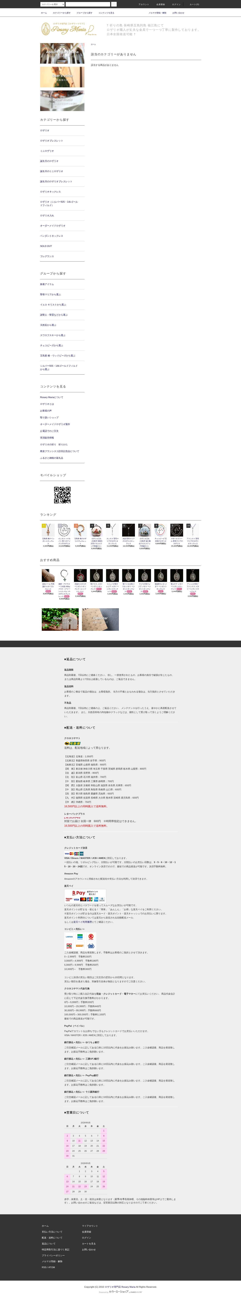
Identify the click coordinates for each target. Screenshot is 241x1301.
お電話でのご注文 (49, 431)
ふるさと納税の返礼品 (51, 458)
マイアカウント (90, 1226)
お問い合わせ (178, 13)
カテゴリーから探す (62, 13)
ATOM (51, 1267)
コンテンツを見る (106, 13)
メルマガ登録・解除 (157, 13)
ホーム (44, 13)
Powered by (104, 1292)
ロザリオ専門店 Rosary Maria (120, 1287)
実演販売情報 (47, 437)
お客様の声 (46, 410)
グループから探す (84, 13)
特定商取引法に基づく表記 (55, 1249)
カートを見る (89, 1243)
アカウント (144, 4)
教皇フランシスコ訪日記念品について (59, 451)
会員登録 (160, 4)
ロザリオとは (47, 404)
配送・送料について (52, 1237)
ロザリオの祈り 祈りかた (54, 444)
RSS (44, 1267)
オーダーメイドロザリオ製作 (55, 424)
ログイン (176, 4)
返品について (49, 1243)
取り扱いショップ (49, 417)
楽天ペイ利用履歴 (82, 922)
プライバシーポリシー (53, 1255)
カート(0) (194, 4)
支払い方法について (52, 1231)
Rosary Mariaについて (51, 397)
